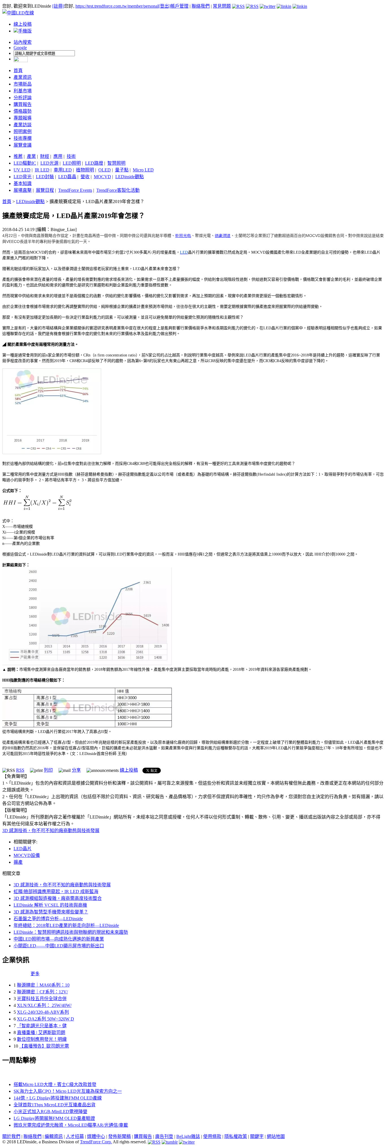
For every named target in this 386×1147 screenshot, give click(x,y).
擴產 (18, 862)
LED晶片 (23, 848)
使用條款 (212, 1136)
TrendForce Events (75, 190)
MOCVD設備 (27, 855)
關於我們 (11, 1136)
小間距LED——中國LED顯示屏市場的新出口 (59, 945)
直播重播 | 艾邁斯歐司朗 (41, 1032)
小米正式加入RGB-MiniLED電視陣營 (50, 1111)
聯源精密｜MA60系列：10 (43, 985)
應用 (57, 156)
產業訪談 (23, 124)
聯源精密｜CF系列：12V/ (42, 991)
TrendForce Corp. (96, 1141)
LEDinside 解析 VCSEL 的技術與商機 (50, 905)
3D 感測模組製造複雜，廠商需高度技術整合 (58, 898)
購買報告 (23, 104)
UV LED (22, 169)
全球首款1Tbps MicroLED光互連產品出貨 (55, 1104)
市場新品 (23, 84)
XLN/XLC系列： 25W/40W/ (44, 1005)
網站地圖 (276, 1136)
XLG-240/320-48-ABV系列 (43, 1012)
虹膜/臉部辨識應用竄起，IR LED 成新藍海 (56, 891)
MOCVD (102, 176)
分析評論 (23, 97)
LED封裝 (45, 176)
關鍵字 (257, 1136)
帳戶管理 (179, 6)
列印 (48, 770)
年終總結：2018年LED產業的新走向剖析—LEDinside (66, 925)
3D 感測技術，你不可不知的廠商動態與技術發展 (50, 830)
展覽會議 (23, 145)
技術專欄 (23, 138)
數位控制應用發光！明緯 (42, 1039)
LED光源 (49, 163)
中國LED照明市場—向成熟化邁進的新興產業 (59, 939)
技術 (71, 156)
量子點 (122, 169)
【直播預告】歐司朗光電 (44, 1046)
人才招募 (75, 1136)
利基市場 (23, 90)
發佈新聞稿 (119, 1136)
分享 (76, 770)
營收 (85, 176)
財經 (44, 156)
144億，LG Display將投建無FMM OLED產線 (58, 1098)
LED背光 (23, 176)
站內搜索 (23, 42)
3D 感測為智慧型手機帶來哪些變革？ (51, 911)
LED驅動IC (25, 163)
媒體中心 (96, 1136)
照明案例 (23, 131)
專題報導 (23, 118)
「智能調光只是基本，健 (42, 1025)
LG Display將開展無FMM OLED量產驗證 (54, 1118)
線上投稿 (23, 24)
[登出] (164, 6)
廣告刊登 (164, 1136)
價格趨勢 (23, 111)
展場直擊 (23, 190)
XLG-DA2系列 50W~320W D (45, 1019)
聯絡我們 (201, 6)
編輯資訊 (54, 1136)
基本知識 (23, 183)
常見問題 (222, 6)
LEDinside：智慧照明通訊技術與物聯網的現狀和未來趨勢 (71, 932)
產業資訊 (23, 77)
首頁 (18, 70)
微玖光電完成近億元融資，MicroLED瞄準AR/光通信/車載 (71, 1125)
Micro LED (143, 169)
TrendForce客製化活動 (118, 190)
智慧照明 (116, 163)
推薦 (18, 156)
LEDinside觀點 (129, 176)
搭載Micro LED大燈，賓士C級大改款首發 (55, 1084)
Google (20, 47)
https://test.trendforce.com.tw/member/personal (117, 6)
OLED (104, 169)
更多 (35, 973)
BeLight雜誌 (188, 1136)
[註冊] (58, 6)
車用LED (63, 169)
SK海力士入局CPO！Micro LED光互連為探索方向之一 (68, 1091)
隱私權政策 (235, 1136)
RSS (20, 770)
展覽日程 (45, 190)
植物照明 (85, 169)
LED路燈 (94, 163)
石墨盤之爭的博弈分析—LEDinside (48, 918)
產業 (31, 156)
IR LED (42, 169)
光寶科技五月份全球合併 (42, 998)
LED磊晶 (67, 176)
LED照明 (72, 163)
